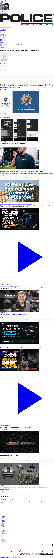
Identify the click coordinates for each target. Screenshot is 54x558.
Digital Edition (5, 13)
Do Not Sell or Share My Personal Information (16, 557)
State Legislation (16, 87)
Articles (8, 0)
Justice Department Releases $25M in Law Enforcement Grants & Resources (16, 204)
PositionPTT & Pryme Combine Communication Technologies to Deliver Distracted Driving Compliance (21, 171)
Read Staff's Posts (2, 62)
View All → (1, 491)
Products (3, 532)
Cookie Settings (5, 44)
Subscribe (1, 13)
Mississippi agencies (8, 87)
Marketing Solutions (20, 44)
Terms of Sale (9, 557)
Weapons (1, 42)
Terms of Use (5, 557)
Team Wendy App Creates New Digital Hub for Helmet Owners (13, 143)
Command (1, 28)
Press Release (11, 44)
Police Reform (4, 87)
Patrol (1, 32)
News (6, 0)
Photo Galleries (4, 533)
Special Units (2, 36)
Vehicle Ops (1, 41)
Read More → (2, 175)
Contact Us (8, 44)
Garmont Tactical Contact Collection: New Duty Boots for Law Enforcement (15, 427)
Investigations (2, 31)
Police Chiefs (12, 87)
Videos (9, 0)
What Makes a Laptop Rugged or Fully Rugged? (10, 286)
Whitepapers (3, 530)
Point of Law (2, 34)
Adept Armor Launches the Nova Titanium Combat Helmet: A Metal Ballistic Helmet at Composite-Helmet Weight (23, 487)
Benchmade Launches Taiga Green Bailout (9, 455)
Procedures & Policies (3, 35)
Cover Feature (3, 0)
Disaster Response (2, 29)
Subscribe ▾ (2, 2)
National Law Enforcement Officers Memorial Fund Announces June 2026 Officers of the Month (20, 115)
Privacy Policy (2, 557)
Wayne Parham (5, 284)
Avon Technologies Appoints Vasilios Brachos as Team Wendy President (14, 314)
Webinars (11, 0)
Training (1, 39)
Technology (3, 521)
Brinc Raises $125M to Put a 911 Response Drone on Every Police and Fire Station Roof (18, 345)
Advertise (1, 44)
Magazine (3, 529)
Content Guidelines (15, 44)
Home (1, 48)
